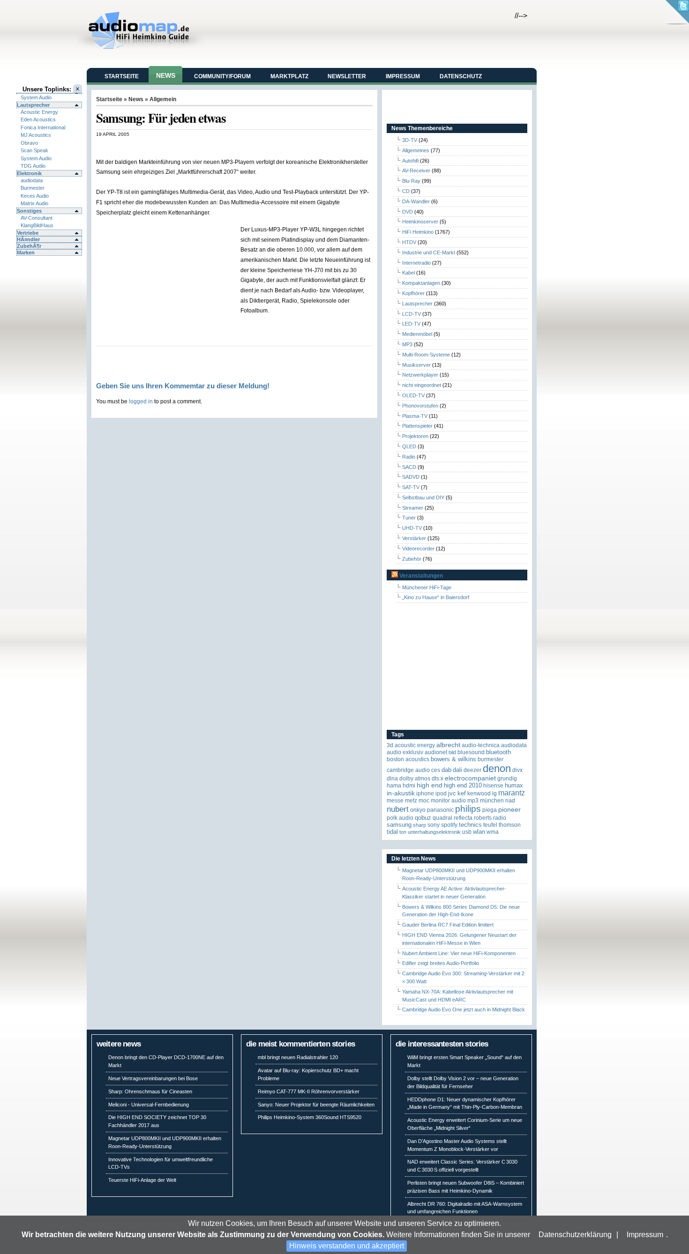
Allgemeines (415, 150)
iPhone (425, 793)
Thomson (510, 825)
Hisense (493, 785)
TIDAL (392, 831)
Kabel (408, 272)
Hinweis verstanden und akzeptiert (346, 1246)
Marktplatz (289, 76)
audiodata (32, 180)
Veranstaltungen (421, 575)
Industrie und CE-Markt (428, 252)
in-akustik (401, 793)
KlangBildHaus (37, 225)
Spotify (449, 825)
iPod (441, 793)
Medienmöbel (417, 334)
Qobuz (423, 817)
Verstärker (414, 538)
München (492, 800)
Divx (517, 770)
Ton (402, 832)
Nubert (398, 809)
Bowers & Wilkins (453, 759)
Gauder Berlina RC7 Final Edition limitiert (448, 925)
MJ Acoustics (36, 135)
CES (435, 770)
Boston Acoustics (408, 759)
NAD (510, 800)
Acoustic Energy (39, 112)
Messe (395, 800)
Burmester (33, 188)
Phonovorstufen (420, 405)
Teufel (490, 825)
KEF (461, 793)
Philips (468, 809)
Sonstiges (29, 211)
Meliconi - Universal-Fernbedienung (148, 1104)
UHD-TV (412, 528)
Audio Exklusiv (405, 752)
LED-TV (411, 323)
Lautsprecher (33, 105)
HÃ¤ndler (28, 239)
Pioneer (509, 809)
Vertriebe (27, 233)
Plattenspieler (417, 426)
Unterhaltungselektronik (434, 832)
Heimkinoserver (420, 221)
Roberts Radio (490, 818)
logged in (141, 401)
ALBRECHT (448, 745)
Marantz (511, 793)
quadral (442, 818)
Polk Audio (400, 818)
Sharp (419, 825)
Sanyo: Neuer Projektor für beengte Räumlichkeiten (316, 1104)
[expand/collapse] (49, 93)
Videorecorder (418, 548)
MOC (424, 800)
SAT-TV (410, 487)
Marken (26, 252)
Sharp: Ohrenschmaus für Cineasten (150, 1091)
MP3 (407, 344)
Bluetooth (498, 752)
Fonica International (43, 127)
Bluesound (471, 752)
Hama (394, 785)
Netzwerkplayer (420, 375)
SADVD (410, 477)
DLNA (392, 778)
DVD (407, 212)
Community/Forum (222, 76)
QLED (409, 446)
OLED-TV (413, 395)
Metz (411, 800)
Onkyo (418, 810)
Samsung (399, 824)
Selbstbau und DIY (423, 497)
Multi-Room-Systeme (426, 354)
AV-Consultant (36, 218)
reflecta (463, 818)
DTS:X (437, 778)
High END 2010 (463, 785)
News (165, 75)
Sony (433, 825)
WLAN (479, 831)
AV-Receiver (416, 170)
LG (494, 793)
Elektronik (29, 173)
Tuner (409, 517)
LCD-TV (411, 314)
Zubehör (411, 559)
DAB (446, 769)
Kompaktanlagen (421, 283)
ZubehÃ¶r (29, 246)
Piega (489, 810)
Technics (470, 824)
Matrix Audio (34, 203)
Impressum (645, 1235)
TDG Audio (33, 166)
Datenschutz (461, 76)
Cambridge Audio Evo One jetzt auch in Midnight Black (463, 1009)
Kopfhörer (413, 293)
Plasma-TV (414, 416)
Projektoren (415, 436)
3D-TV (409, 140)
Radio (408, 457)
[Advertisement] (205, 146)
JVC (452, 793)
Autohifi (410, 160)
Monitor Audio (448, 800)
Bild (452, 752)
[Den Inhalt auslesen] (394, 575)
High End (429, 785)
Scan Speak (34, 150)
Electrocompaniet (470, 778)
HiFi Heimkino (418, 232)
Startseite (122, 76)
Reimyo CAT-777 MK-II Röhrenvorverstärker (308, 1091)
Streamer (412, 508)
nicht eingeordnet (421, 385)
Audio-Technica (481, 745)
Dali (457, 769)
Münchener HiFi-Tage (426, 587)
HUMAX (514, 785)
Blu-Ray (411, 181)
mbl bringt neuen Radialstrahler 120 (298, 1057)
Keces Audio (35, 196)
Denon (497, 768)
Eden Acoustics (38, 119)
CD (406, 191)
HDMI (409, 785)
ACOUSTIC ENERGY (415, 745)
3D (390, 745)
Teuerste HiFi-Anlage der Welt (142, 1180)
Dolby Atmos (414, 778)
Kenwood (479, 793)
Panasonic (440, 810)
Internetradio (416, 263)
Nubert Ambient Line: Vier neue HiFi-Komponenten (459, 953)
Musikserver (416, 365)
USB (467, 832)
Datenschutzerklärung (575, 1235)
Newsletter (347, 76)
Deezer (472, 770)
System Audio (36, 97)
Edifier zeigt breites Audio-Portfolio (440, 963)
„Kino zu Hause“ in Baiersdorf (435, 597)
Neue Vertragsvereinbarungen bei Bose (153, 1078)
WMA (493, 832)
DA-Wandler (416, 201)
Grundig (507, 778)
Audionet (436, 752)
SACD (409, 467)
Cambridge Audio (408, 770)
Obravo (29, 143)
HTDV (409, 242)
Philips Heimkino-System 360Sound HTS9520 (309, 1117)
